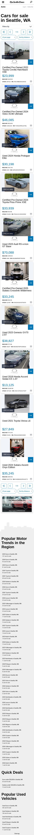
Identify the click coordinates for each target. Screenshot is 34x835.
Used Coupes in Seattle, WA (10, 828)
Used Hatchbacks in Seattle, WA (11, 817)
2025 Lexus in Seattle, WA (10, 632)
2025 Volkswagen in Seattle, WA (11, 604)
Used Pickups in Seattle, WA (10, 823)
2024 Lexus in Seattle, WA (10, 599)
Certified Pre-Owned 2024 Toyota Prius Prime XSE (15, 201)
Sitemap (17, 833)
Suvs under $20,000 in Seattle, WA (12, 780)
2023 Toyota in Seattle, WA (10, 626)
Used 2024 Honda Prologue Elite (16, 157)
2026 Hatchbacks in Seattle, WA (11, 731)
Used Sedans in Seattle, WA (10, 812)
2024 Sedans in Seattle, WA (10, 582)
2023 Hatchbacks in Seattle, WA (11, 659)
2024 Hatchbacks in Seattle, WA (11, 709)
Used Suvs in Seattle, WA (9, 806)
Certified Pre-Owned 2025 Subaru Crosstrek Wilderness (16, 289)
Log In (24, 7)
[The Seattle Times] (17, 2)
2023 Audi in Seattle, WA (9, 637)
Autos (3, 7)
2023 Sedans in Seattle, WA (10, 654)
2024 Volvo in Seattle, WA (9, 692)
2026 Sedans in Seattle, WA (10, 687)
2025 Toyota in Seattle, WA (10, 577)
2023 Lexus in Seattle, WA (10, 610)
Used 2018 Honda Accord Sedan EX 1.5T (15, 378)
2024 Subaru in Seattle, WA (10, 643)
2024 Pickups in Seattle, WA (10, 665)
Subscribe (30, 7)
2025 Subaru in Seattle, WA (10, 615)
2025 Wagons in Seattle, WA (10, 725)
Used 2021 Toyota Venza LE (16, 421)
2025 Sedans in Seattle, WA (10, 621)
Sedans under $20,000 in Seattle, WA (13, 786)
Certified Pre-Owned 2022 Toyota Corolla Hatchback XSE (15, 69)
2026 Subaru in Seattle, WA (10, 758)
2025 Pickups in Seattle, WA (10, 714)
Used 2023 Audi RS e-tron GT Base (15, 245)
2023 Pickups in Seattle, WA (10, 720)
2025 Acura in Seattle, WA (10, 676)
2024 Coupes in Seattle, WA (10, 736)
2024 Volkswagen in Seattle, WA (11, 670)
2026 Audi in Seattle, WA (9, 764)
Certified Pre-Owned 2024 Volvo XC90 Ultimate (15, 112)
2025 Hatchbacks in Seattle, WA (11, 698)
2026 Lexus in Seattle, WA (10, 703)
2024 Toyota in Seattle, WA (10, 571)
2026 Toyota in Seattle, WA (10, 593)
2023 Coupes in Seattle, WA (10, 753)
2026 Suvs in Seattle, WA (9, 588)
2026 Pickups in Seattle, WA (10, 742)
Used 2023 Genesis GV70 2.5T (15, 333)
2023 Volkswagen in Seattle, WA (11, 648)
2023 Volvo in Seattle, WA (9, 681)
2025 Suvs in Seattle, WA (9, 555)
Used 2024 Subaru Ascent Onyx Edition (15, 466)
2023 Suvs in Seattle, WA (9, 566)
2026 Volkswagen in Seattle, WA (11, 747)
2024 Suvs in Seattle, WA (9, 560)
